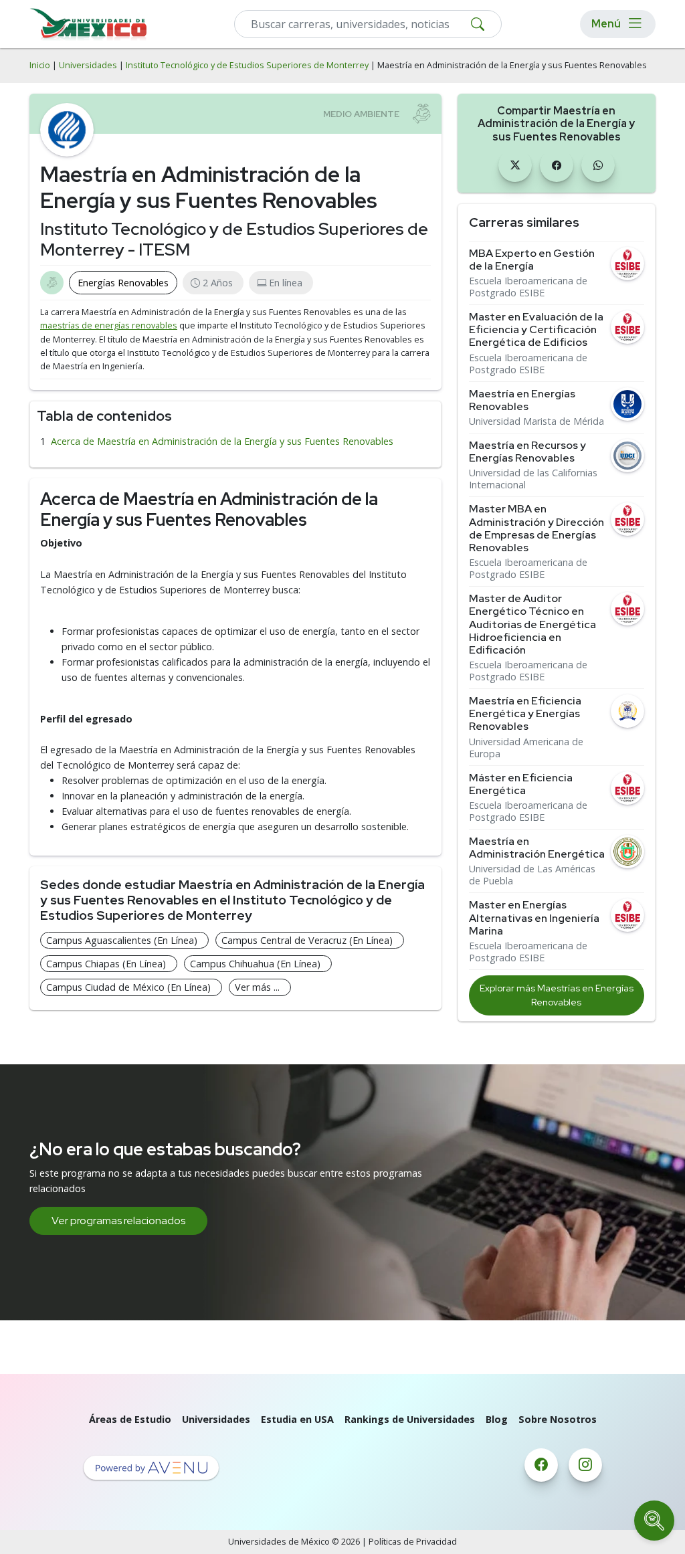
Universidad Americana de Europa (526, 748)
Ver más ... (257, 987)
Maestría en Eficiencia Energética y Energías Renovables (525, 713)
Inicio (39, 65)
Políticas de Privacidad (413, 1541)
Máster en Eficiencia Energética (521, 784)
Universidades (88, 65)
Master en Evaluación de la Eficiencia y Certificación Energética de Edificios (536, 329)
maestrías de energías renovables (108, 325)
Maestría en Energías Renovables (522, 400)
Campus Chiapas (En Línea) (106, 963)
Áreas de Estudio (130, 1419)
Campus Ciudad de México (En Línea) (128, 987)
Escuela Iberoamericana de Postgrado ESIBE (528, 287)
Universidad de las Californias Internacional (533, 479)
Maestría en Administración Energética (537, 847)
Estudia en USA (297, 1419)
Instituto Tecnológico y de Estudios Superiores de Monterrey (247, 65)
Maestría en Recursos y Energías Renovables (527, 451)
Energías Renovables (123, 282)
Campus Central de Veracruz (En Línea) (307, 940)
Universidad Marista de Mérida (536, 421)
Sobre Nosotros (557, 1419)
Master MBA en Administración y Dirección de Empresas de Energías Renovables (536, 528)
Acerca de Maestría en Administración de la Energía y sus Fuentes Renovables (222, 441)
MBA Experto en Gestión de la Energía (532, 259)
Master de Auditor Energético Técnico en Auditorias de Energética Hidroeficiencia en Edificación (532, 624)
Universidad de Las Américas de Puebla (532, 875)
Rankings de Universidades (410, 1419)
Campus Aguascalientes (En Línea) (121, 940)
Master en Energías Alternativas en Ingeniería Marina (534, 917)
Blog (497, 1419)
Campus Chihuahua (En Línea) (255, 963)
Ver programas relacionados (118, 1220)
